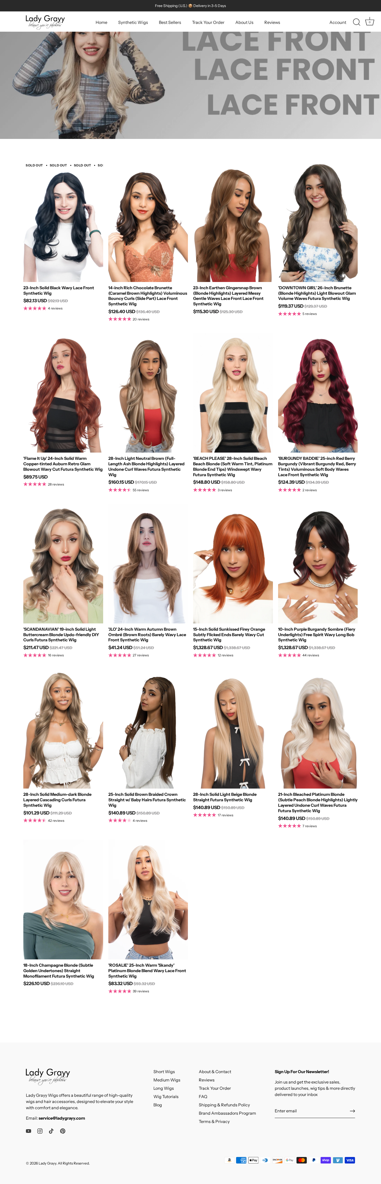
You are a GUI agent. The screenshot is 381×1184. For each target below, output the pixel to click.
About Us (244, 22)
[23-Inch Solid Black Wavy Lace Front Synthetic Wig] (63, 222)
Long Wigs (163, 1088)
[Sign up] (352, 1111)
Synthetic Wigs (133, 22)
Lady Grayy (47, 1163)
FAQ (203, 1096)
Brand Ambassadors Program (227, 1113)
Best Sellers (170, 22)
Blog (157, 1104)
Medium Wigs (166, 1079)
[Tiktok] (51, 1130)
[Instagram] (40, 1130)
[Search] (356, 22)
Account (337, 22)
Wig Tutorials (166, 1096)
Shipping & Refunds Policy (224, 1104)
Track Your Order (208, 22)
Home (101, 22)
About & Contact (215, 1071)
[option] (190, 69)
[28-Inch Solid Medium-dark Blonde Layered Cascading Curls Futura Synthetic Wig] (63, 729)
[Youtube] (28, 1130)
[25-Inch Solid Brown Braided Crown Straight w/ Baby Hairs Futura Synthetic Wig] (148, 729)
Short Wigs (164, 1071)
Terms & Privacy (214, 1121)
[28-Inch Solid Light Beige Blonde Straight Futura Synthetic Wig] (233, 729)
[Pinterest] (62, 1130)
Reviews (272, 22)
